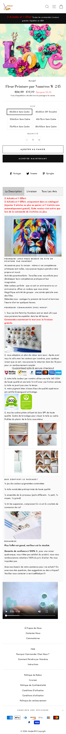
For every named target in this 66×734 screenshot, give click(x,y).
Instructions (33, 664)
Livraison (32, 191)
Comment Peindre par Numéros (33, 659)
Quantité (33, 134)
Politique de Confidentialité (33, 685)
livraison (33, 680)
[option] (33, 18)
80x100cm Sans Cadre (45, 126)
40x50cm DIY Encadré (46, 111)
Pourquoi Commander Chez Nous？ (33, 654)
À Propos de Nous (33, 628)
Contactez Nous (33, 633)
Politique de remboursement (33, 700)
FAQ (33, 649)
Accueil (32, 80)
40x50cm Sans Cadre (19, 111)
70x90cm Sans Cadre (20, 126)
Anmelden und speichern (33, 710)
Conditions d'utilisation (33, 695)
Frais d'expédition (18, 95)
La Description (13, 191)
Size (32, 106)
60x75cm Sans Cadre (46, 119)
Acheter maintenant (33, 158)
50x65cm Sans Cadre (20, 119)
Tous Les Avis (49, 191)
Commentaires (33, 638)
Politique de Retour (33, 674)
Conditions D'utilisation (33, 690)
